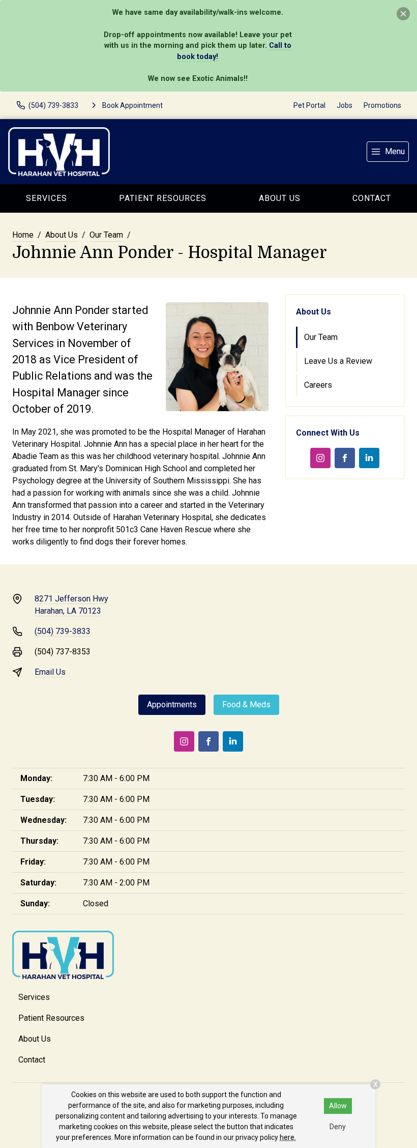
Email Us (50, 672)
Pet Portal (309, 105)
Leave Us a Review (338, 361)
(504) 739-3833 (63, 631)
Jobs (344, 105)
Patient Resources (162, 198)
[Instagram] (320, 458)
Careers (318, 385)
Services (46, 198)
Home (23, 235)
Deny (338, 1127)
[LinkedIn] (369, 458)
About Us (280, 198)
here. (288, 1137)
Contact (31, 1060)
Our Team (106, 235)
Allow (338, 1106)
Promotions (382, 105)
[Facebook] (345, 458)
